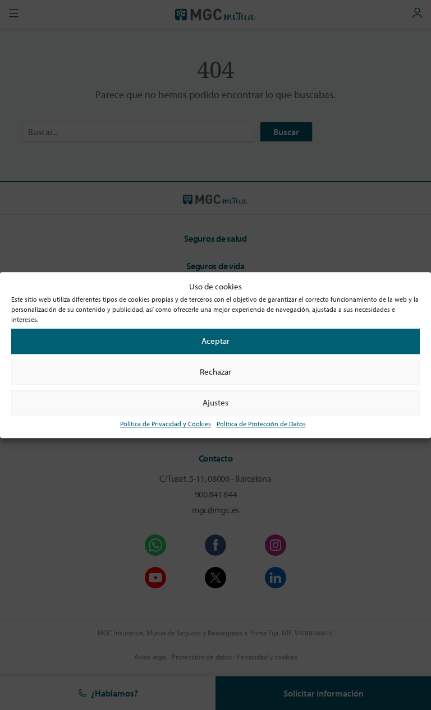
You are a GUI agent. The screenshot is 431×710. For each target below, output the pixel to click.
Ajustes (215, 402)
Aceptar (215, 340)
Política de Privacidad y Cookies (165, 423)
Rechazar (215, 371)
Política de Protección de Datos (261, 423)
